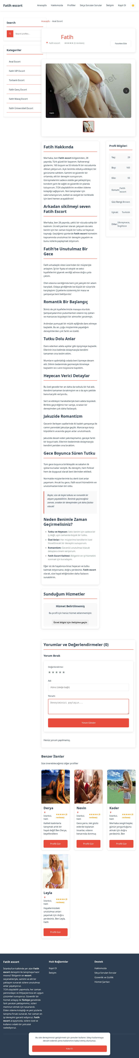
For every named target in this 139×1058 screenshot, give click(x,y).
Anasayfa (42, 5)
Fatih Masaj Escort (18, 98)
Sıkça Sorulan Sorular (91, 5)
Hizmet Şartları (102, 981)
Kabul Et (69, 1049)
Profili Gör (55, 843)
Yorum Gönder (89, 723)
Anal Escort (14, 61)
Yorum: (51, 695)
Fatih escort (12, 5)
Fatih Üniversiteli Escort (21, 108)
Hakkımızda (57, 5)
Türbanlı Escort (16, 80)
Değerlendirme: (55, 666)
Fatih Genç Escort (18, 89)
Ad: (49, 680)
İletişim (110, 5)
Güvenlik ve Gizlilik (103, 977)
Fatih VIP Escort (17, 70)
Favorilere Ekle (121, 44)
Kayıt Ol (122, 5)
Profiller (71, 5)
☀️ (133, 5)
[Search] (10, 33)
